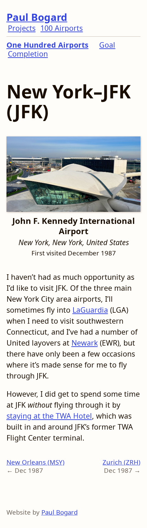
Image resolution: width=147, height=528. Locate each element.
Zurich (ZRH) (122, 462)
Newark (84, 343)
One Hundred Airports (47, 45)
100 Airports (61, 28)
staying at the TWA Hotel (49, 416)
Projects (22, 28)
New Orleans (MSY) (35, 462)
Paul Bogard (36, 17)
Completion (28, 54)
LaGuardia (90, 310)
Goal (107, 45)
